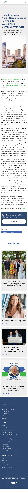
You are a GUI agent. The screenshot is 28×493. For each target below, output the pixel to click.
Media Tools (5, 460)
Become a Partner (7, 432)
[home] (8, 2)
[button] (25, 2)
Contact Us (5, 418)
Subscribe (14, 221)
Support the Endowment (9, 434)
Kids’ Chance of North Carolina (12, 79)
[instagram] (12, 483)
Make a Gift (5, 428)
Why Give (4, 425)
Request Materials (7, 467)
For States (5, 444)
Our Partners (5, 413)
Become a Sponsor (7, 430)
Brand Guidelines (7, 465)
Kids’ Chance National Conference (15, 85)
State (12, 232)
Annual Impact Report (8, 409)
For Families (5, 446)
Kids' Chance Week (7, 458)
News (3, 462)
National (4, 232)
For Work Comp (6, 448)
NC (19, 232)
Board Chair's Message (8, 407)
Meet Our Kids (6, 442)
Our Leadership (6, 411)
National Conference (8, 451)
